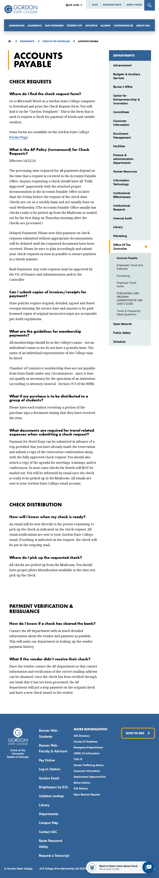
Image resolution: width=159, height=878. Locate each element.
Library (118, 227)
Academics (35, 25)
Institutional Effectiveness (122, 195)
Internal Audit (122, 218)
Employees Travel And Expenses (130, 266)
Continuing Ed (123, 25)
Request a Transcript (54, 855)
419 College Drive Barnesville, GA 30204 (63, 868)
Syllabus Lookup (51, 796)
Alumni (105, 25)
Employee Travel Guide (126, 284)
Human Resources (125, 171)
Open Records (122, 324)
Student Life (74, 25)
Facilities (119, 146)
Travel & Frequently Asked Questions (128, 312)
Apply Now (134, 4)
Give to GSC (135, 733)
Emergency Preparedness (88, 747)
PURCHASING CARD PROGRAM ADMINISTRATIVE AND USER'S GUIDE (130, 298)
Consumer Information (121, 123)
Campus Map (48, 822)
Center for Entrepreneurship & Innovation (126, 99)
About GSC (143, 25)
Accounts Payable (127, 258)
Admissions (16, 25)
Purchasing (123, 275)
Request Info (112, 4)
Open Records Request (87, 794)
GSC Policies (81, 788)
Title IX (78, 759)
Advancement (122, 65)
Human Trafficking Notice (89, 765)
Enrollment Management (122, 135)
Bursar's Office (122, 87)
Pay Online (47, 760)
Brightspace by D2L (53, 787)
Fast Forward (54, 25)
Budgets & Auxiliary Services (126, 76)
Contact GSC (48, 832)
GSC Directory (82, 736)
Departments (124, 55)
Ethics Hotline (82, 782)
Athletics (91, 25)
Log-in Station (49, 769)
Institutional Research (121, 207)
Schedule (119, 341)
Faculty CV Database (85, 741)
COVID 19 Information (87, 753)
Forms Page (18, 137)
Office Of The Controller (121, 246)
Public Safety (122, 333)
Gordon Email (49, 778)
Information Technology (121, 182)
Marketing (120, 236)
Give (95, 4)
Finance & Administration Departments (123, 159)
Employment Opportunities (90, 776)
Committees (121, 112)
